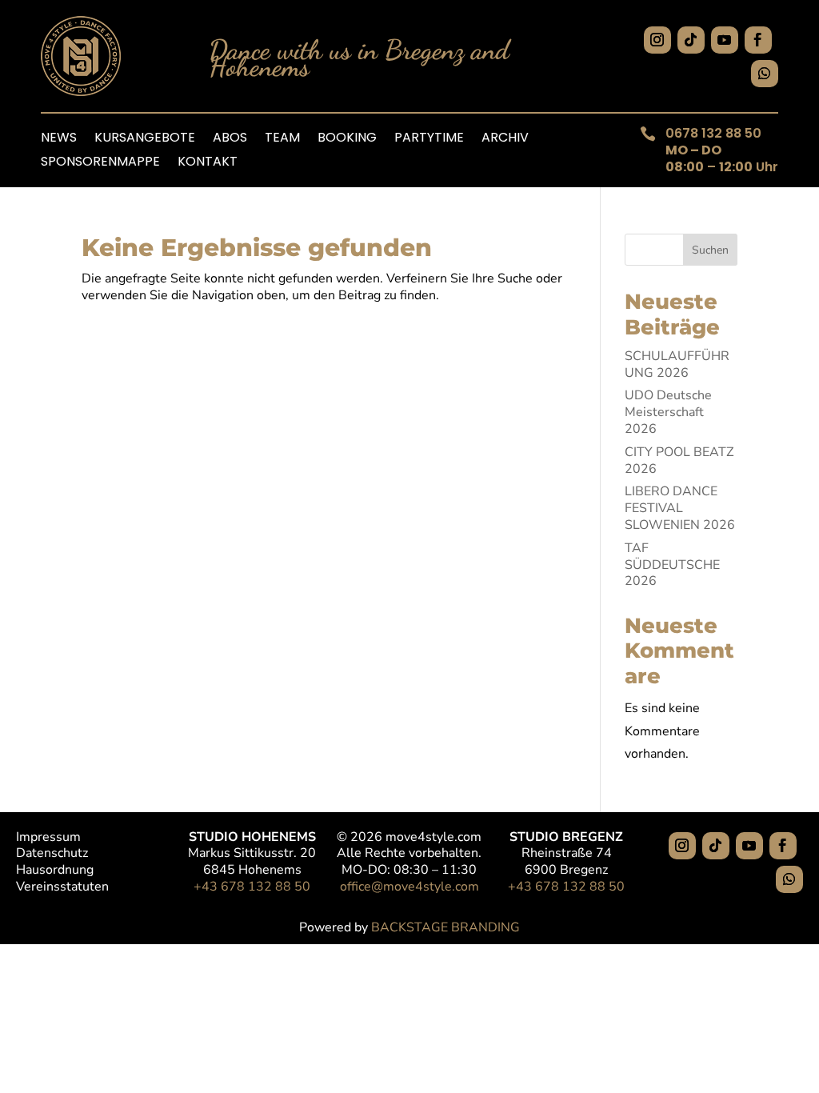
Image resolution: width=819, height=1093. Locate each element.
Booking (347, 139)
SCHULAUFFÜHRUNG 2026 (677, 364)
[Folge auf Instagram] (657, 40)
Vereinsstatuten (62, 886)
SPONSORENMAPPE (100, 163)
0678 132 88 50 (713, 133)
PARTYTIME (429, 139)
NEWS (59, 139)
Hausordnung (55, 870)
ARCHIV (505, 139)
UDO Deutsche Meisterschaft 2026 (668, 412)
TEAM (282, 139)
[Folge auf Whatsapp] (764, 73)
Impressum (48, 837)
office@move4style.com (409, 886)
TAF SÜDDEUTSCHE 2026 (672, 565)
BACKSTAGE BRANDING (445, 927)
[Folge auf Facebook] (758, 40)
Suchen (710, 250)
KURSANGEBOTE (144, 139)
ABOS (230, 139)
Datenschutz (52, 853)
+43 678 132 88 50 (252, 886)
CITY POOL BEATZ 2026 (679, 460)
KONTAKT (208, 163)
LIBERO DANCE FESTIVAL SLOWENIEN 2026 (680, 508)
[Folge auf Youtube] (724, 40)
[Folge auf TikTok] (691, 40)
